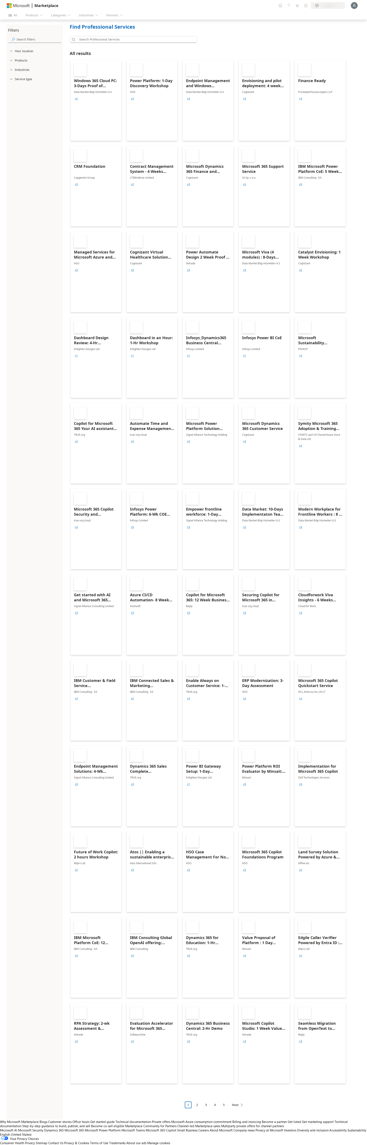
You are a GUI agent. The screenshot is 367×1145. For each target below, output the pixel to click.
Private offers (161, 1122)
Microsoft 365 (74, 1130)
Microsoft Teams (133, 1130)
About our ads (136, 1143)
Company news (244, 1130)
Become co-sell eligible (107, 1126)
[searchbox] (39, 39)
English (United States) (16, 1134)
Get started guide (102, 1122)
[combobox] (134, 39)
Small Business (187, 1130)
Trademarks (117, 1143)
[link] (96, 100)
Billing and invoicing (246, 1122)
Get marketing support (318, 1122)
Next (235, 1105)
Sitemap (41, 1143)
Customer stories (60, 1122)
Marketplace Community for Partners (150, 1126)
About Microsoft (221, 1130)
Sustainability (356, 1130)
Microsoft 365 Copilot (161, 1130)
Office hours (80, 1122)
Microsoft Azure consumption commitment (201, 1122)
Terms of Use (99, 1143)
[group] (76, 98)
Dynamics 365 (54, 1130)
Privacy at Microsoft (269, 1130)
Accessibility (338, 1130)
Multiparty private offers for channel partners (252, 1126)
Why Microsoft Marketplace (19, 1122)
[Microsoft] (18, 5)
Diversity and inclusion (313, 1130)
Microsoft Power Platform (103, 1130)
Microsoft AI (8, 1130)
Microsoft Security (30, 1130)
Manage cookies (158, 1143)
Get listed (294, 1122)
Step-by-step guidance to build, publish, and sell (56, 1126)
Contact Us (55, 1143)
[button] (72, 39)
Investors (290, 1130)
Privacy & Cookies (76, 1143)
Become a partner (274, 1122)
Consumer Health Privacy (17, 1143)
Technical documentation (133, 1122)
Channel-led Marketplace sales (198, 1126)
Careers (203, 1130)
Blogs (43, 1122)
